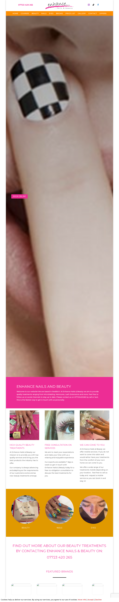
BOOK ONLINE (19, 196)
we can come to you (92, 445)
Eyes (51, 13)
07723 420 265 (25, 5)
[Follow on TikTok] (93, 5)
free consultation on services (58, 446)
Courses (25, 13)
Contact (92, 13)
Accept (91, 600)
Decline (98, 600)
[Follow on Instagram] (89, 5)
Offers (102, 13)
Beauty (35, 13)
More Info (82, 600)
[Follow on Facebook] (98, 5)
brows (59, 13)
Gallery (82, 13)
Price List (70, 13)
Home (15, 13)
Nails (43, 13)
